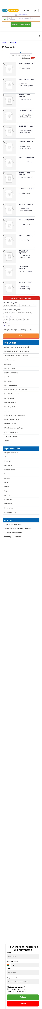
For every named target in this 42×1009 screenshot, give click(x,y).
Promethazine (8, 508)
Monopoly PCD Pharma (12, 537)
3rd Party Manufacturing (17, 991)
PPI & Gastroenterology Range (13, 428)
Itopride (6, 487)
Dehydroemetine (9, 470)
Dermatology (8, 381)
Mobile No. (6, 323)
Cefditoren (7, 482)
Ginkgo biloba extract (11, 453)
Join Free (26, 10)
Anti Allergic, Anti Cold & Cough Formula (16, 351)
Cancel (23, 1004)
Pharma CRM (13, 10)
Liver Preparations (10, 402)
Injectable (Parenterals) (11, 394)
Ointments (7, 411)
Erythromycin (8, 504)
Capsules (7, 377)
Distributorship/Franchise (17, 989)
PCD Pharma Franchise (12, 524)
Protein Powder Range (11, 432)
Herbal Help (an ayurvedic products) (15, 390)
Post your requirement (21, 24)
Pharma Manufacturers (13, 533)
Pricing (5, 10)
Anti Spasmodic (9, 360)
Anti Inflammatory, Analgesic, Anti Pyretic (16, 356)
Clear (33, 58)
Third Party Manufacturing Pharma (17, 528)
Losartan (7, 474)
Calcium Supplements (11, 373)
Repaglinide (8, 465)
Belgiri (6, 491)
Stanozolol (7, 461)
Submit (23, 997)
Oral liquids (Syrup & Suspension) (14, 415)
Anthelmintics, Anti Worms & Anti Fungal (16, 347)
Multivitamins (8, 499)
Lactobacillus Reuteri (10, 512)
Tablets (6, 441)
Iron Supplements (9, 398)
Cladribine (7, 457)
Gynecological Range (10, 385)
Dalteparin (7, 495)
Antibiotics (7, 364)
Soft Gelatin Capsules (10, 436)
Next (21, 336)
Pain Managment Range (11, 419)
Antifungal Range (9, 368)
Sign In (35, 10)
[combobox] (21, 18)
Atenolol (7, 478)
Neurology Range (9, 407)
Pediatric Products (10, 424)
